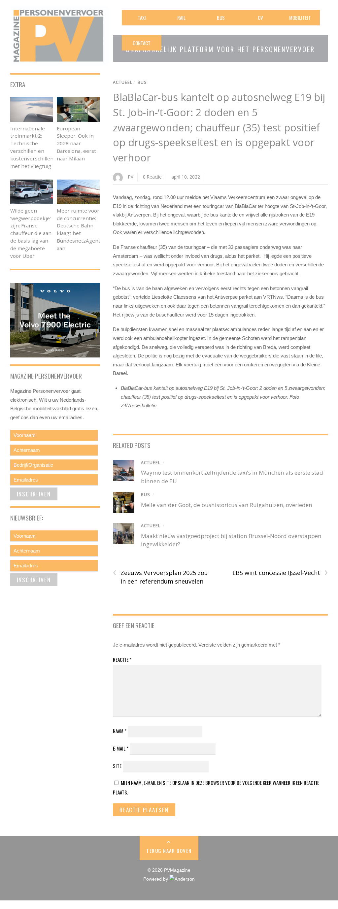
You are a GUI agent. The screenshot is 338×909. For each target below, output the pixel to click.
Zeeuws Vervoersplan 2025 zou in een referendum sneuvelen (160, 577)
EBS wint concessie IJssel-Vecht (280, 572)
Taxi (142, 17)
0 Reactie (152, 177)
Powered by (156, 879)
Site (117, 765)
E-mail (120, 748)
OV (260, 17)
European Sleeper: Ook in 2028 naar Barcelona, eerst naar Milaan (76, 143)
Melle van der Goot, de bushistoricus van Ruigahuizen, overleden (226, 505)
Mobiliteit (300, 17)
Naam (119, 730)
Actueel (122, 82)
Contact (142, 43)
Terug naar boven (168, 850)
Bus (221, 17)
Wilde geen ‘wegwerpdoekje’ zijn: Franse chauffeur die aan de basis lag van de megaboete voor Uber (30, 233)
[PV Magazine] (59, 60)
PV (130, 177)
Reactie (122, 659)
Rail (181, 17)
